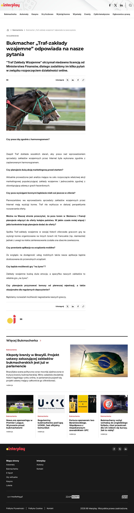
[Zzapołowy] (73, 496)
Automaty (10, 464)
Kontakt (40, 469)
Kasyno (9, 481)
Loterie (9, 485)
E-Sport (9, 473)
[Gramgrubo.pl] (125, 496)
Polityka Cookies (35, 508)
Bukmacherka (18, 30)
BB (7, 80)
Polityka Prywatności (15, 508)
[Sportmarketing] (15, 496)
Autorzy (40, 464)
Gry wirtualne (12, 477)
